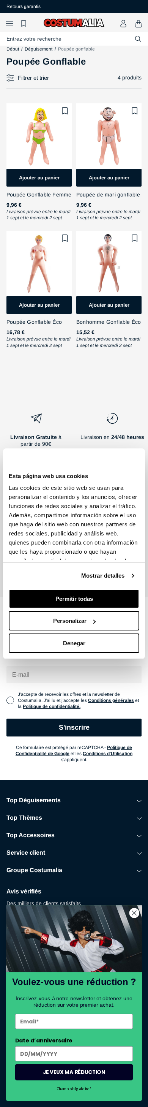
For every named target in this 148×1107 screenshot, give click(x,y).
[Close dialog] (134, 912)
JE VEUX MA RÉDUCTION (74, 1072)
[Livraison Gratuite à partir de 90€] (36, 433)
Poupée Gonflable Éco (34, 322)
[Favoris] (24, 24)
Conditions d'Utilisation (107, 753)
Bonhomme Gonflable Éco (108, 322)
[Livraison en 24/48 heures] (112, 433)
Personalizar (70, 621)
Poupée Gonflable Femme (38, 195)
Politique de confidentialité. (51, 706)
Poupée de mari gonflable (108, 195)
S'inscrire (74, 727)
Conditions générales (111, 700)
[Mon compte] (123, 23)
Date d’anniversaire (43, 1040)
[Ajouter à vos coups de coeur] (65, 111)
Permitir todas (74, 598)
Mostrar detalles (103, 575)
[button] (9, 24)
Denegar (74, 643)
